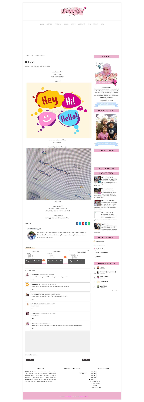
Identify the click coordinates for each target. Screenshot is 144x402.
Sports (42, 377)
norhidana (35, 274)
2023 (92, 377)
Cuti (54, 373)
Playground (36, 377)
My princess (104, 224)
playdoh (35, 381)
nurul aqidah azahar (38, 294)
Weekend (29, 379)
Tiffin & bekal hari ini (107, 189)
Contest (36, 373)
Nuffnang (46, 375)
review (38, 381)
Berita (54, 371)
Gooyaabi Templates (83, 396)
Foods (27, 375)
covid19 (46, 379)
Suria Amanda (36, 284)
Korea (33, 375)
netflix (31, 381)
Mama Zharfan (104, 276)
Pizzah (102, 267)
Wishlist (36, 379)
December (95, 381)
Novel (41, 375)
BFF (41, 372)
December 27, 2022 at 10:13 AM (48, 284)
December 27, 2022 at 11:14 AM (47, 304)
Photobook (53, 375)
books (40, 379)
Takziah (47, 377)
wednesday (50, 381)
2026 (92, 372)
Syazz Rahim (35, 304)
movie (51, 379)
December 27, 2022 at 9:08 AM (46, 274)
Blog (42, 66)
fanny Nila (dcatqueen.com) (108, 272)
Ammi (33, 323)
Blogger (47, 66)
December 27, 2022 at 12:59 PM (48, 313)
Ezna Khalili (103, 286)
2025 (92, 374)
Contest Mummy (42, 373)
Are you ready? (96, 383)
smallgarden (44, 381)
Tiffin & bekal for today (107, 200)
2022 (92, 379)
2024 (92, 376)
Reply (33, 279)
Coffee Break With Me (102, 252)
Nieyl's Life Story (100, 248)
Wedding (53, 377)
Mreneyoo (98, 256)
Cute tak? (94, 385)
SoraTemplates (68, 396)
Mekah (37, 375)
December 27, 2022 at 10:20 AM (52, 294)
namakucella (36, 313)
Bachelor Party (48, 371)
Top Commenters (96, 387)
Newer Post (30, 360)
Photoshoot (28, 377)
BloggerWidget (115, 290)
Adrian (27, 372)
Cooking (50, 373)
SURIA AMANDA (100, 245)
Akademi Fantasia (34, 371)
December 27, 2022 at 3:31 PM (42, 323)
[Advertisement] (72, 40)
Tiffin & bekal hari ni (107, 177)
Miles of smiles (100, 241)
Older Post (86, 360)
